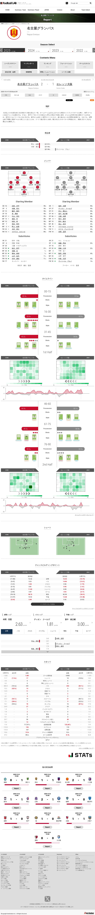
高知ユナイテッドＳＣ (43, 882)
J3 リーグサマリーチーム (63, 867)
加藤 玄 (15, 251)
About (73, 10)
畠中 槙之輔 (62, 214)
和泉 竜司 (15, 224)
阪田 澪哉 (62, 253)
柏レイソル (3, 863)
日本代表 (77, 858)
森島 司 (15, 219)
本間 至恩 (62, 232)
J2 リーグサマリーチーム (63, 862)
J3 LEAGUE (41, 854)
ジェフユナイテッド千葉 (7, 862)
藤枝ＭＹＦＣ (23, 880)
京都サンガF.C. (4, 877)
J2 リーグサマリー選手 (62, 863)
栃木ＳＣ (40, 858)
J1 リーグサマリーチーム (63, 857)
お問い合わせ (61, 904)
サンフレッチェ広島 (6, 885)
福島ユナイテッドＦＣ (43, 857)
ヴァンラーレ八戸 (24, 858)
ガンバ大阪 (3, 878)
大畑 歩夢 (62, 216)
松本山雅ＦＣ (41, 863)
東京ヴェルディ (5, 867)
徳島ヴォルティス (24, 882)
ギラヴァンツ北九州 (43, 883)
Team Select (85, 10)
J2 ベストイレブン (61, 865)
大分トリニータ (23, 887)
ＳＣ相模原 (41, 862)
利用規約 (32, 904)
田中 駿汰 (62, 221)
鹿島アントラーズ (5, 857)
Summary (59, 854)
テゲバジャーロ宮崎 (25, 888)
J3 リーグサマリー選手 (62, 868)
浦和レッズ (3, 860)
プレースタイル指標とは (81, 865)
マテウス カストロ (18, 232)
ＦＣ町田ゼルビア (5, 868)
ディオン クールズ (65, 208)
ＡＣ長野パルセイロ (43, 865)
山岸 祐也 (15, 256)
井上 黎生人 (62, 211)
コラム (77, 857)
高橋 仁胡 (62, 248)
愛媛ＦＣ (40, 880)
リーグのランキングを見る (47, 604)
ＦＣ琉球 (40, 888)
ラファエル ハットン (65, 226)
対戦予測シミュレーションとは (83, 868)
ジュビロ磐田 (23, 878)
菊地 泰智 (15, 253)
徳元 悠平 (15, 248)
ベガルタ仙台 (23, 860)
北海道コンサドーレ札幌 (26, 857)
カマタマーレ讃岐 (42, 878)
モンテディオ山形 (24, 863)
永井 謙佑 (15, 259)
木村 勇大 (15, 229)
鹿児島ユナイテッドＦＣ (44, 887)
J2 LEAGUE (22, 854)
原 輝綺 (15, 214)
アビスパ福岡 (4, 887)
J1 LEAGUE (4, 854)
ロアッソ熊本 (41, 885)
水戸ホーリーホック (6, 858)
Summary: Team (20, 10)
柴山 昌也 (62, 224)
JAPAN (46, 10)
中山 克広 (15, 216)
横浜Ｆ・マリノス (5, 872)
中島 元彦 (62, 259)
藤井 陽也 (15, 211)
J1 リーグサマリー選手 (62, 858)
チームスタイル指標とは (81, 867)
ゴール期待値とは (79, 870)
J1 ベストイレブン (61, 860)
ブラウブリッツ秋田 (25, 862)
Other (76, 854)
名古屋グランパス (28, 84)
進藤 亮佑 (62, 243)
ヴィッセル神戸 (5, 882)
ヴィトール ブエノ (65, 261)
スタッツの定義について (86, 748)
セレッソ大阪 (64, 84)
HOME (7, 10)
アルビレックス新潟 (25, 875)
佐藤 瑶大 (15, 208)
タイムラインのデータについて (84, 515)
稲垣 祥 (15, 221)
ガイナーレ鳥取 (42, 875)
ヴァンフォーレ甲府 (25, 873)
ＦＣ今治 (22, 883)
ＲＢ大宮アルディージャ (26, 868)
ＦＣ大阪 (40, 872)
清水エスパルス (5, 873)
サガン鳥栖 (22, 885)
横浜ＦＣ (22, 870)
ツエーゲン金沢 (42, 867)
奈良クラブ (41, 873)
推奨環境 (38, 904)
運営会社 (55, 904)
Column (59, 10)
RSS (92, 100)
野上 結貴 (15, 226)
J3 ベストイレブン (61, 870)
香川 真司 (62, 219)
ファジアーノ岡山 (5, 883)
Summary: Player (33, 10)
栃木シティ (22, 867)
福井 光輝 (62, 206)
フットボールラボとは (81, 860)
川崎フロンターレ (5, 870)
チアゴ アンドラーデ (65, 229)
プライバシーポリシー (46, 904)
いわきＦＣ (22, 865)
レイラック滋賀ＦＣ (43, 870)
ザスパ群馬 (41, 860)
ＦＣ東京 (3, 865)
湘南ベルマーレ (23, 872)
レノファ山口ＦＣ (42, 877)
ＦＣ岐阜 (40, 868)
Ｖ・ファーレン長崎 (6, 888)
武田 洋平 (15, 206)
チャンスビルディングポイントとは (82, 608)
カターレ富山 (23, 877)
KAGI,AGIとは (78, 863)
